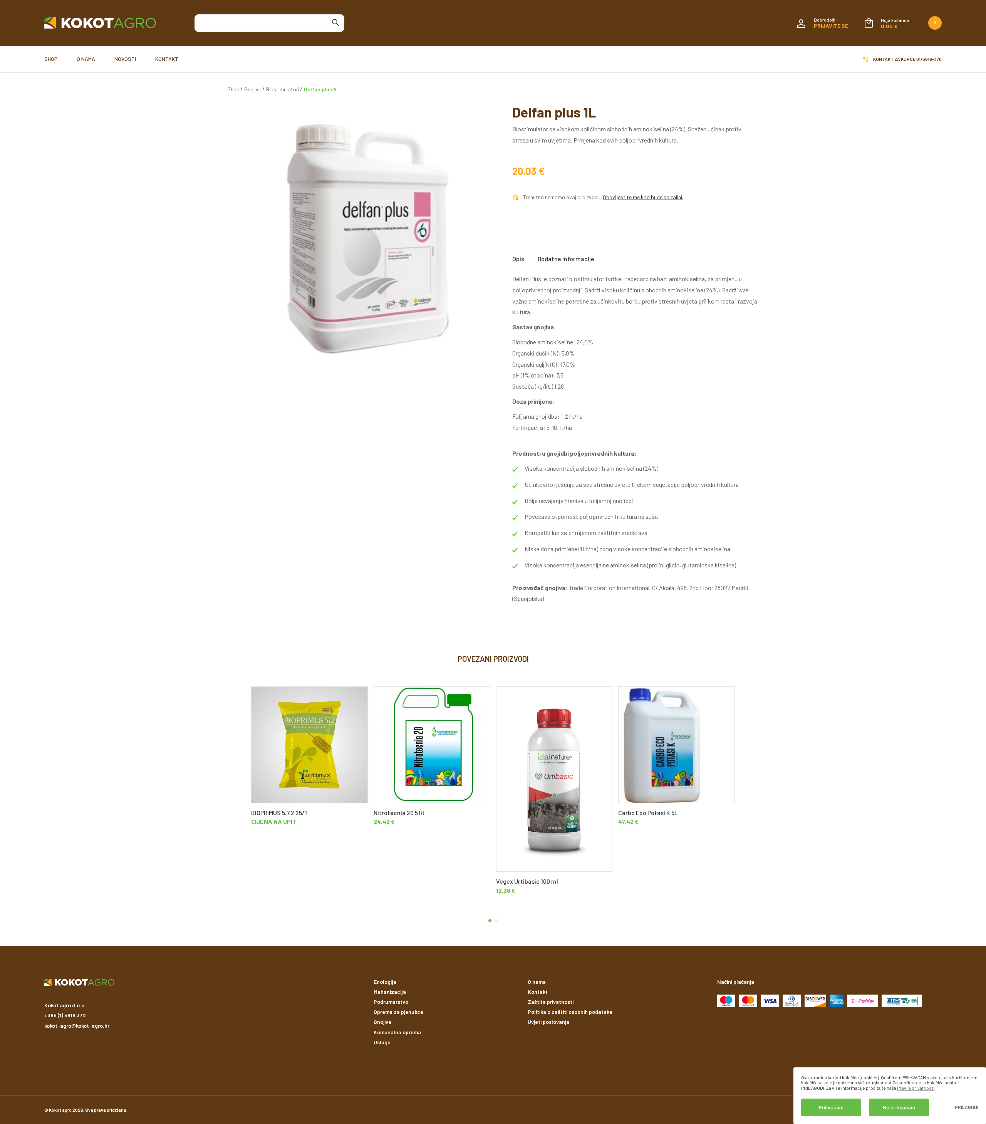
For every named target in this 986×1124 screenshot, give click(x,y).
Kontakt (166, 58)
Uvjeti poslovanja (548, 1021)
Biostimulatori (282, 89)
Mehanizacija (390, 991)
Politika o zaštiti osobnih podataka (570, 1011)
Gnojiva (253, 89)
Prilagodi (966, 1107)
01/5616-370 (929, 59)
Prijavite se (831, 25)
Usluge (382, 1042)
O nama (86, 58)
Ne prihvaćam (899, 1107)
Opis (518, 259)
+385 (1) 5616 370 (65, 1015)
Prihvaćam (831, 1107)
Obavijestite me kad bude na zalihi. (643, 197)
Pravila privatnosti (915, 1087)
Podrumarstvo (391, 1001)
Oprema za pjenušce (398, 1011)
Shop (50, 58)
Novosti (125, 58)
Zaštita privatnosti (550, 1001)
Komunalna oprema (397, 1032)
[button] (489, 920)
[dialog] (889, 1095)
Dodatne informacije (566, 259)
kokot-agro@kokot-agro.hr (76, 1025)
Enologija (385, 981)
